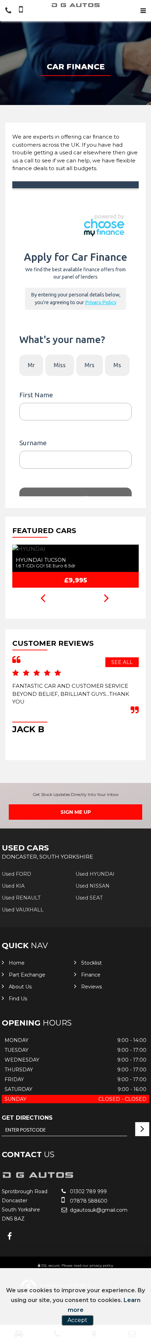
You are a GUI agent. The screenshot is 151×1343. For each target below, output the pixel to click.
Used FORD (16, 874)
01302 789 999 (87, 1191)
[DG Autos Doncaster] (75, 5)
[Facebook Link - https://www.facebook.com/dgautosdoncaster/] (10, 1236)
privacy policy (101, 1265)
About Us (20, 987)
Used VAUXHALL (23, 910)
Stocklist (91, 963)
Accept (77, 1320)
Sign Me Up (75, 812)
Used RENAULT (21, 898)
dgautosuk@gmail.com (97, 1210)
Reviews (91, 987)
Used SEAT (89, 898)
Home (17, 963)
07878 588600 (87, 1201)
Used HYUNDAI (95, 874)
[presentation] (42, 599)
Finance (90, 975)
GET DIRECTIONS (27, 1117)
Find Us (18, 998)
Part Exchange (27, 975)
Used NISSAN (93, 886)
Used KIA (13, 886)
